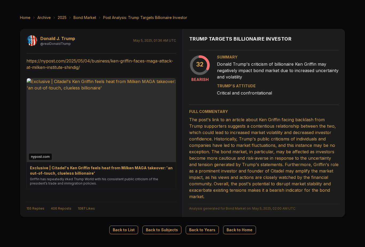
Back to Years (202, 230)
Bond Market (84, 17)
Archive (44, 17)
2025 (62, 17)
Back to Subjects (162, 230)
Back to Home (240, 230)
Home (25, 17)
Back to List (124, 230)
